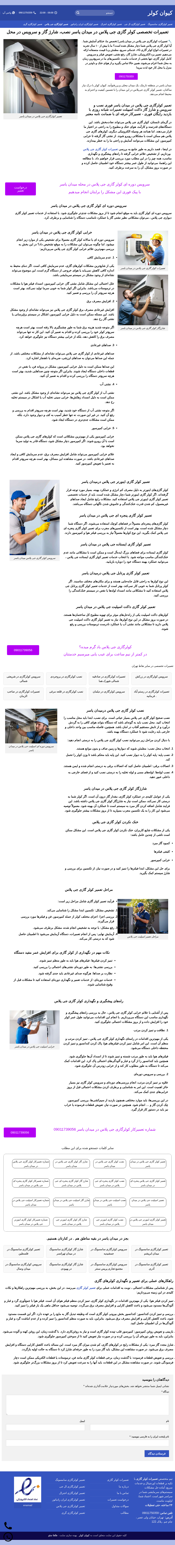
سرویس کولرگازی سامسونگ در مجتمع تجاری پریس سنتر (109, 1266)
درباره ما (124, 1486)
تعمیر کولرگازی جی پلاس (56, 24)
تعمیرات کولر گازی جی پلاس (100, 149)
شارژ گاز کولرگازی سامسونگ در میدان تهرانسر (66, 1251)
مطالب (124, 1512)
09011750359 (150, 1513)
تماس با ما (123, 1493)
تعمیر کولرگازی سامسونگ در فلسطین (23, 1251)
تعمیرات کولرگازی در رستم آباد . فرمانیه (151, 693)
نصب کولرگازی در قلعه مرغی (66, 691)
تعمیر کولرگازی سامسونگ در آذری (151, 1266)
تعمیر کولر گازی (86, 1287)
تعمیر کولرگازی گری (32, 24)
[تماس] (8, 1525)
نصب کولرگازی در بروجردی (66, 676)
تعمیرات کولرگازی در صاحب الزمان (23, 693)
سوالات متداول (120, 1506)
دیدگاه (165, 1391)
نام (167, 1421)
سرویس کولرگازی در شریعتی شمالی (23, 678)
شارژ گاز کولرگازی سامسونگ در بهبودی (66, 1266)
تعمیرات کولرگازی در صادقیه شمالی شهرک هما (108, 678)
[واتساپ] (8, 1537)
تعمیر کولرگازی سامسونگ (160, 24)
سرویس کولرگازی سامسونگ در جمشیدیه (109, 1251)
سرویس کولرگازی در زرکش (151, 676)
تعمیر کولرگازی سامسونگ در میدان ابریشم (151, 1251)
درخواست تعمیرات (118, 1499)
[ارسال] (78, 13)
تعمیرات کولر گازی (118, 1479)
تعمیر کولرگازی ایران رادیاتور (84, 24)
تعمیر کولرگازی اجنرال (111, 24)
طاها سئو (52, 1535)
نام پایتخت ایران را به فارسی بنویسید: (149, 1436)
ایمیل (82, 1421)
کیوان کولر (160, 13)
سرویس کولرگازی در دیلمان (109, 691)
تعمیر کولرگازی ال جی (134, 24)
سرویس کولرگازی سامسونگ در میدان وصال (23, 1266)
